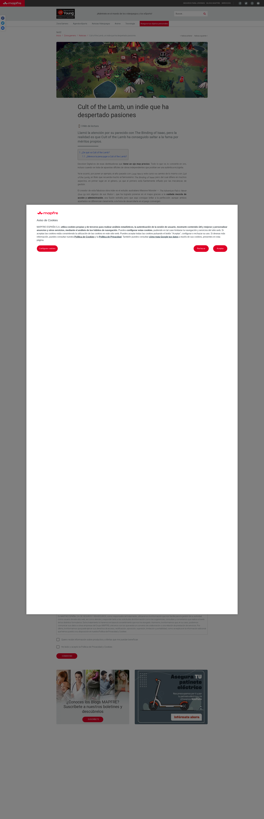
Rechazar (201, 248)
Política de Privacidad (110, 237)
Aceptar (220, 248)
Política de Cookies (84, 237)
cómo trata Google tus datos (163, 237)
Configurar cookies (47, 248)
